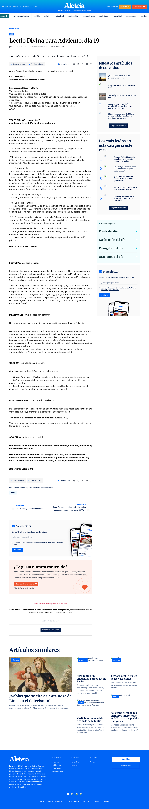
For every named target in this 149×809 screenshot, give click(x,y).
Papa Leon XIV (131, 16)
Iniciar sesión (113, 7)
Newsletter (75, 762)
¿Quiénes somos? (73, 801)
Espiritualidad (73, 16)
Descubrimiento (89, 16)
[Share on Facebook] (74, 64)
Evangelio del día (111, 248)
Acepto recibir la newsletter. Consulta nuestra (38, 543)
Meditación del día (112, 240)
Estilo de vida (104, 16)
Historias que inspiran (21, 16)
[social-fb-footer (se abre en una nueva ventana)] (72, 794)
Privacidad (105, 801)
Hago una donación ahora (25, 584)
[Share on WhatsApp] (91, 64)
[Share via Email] (87, 64)
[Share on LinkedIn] (78, 64)
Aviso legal (85, 801)
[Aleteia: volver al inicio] (74, 5)
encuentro (83, 660)
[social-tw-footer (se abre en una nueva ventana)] (77, 794)
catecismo (15, 660)
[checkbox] (12, 542)
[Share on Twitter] (83, 64)
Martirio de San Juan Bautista (82, 10)
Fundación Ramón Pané (38, 46)
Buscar (36, 7)
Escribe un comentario (50, 630)
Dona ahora (138, 6)
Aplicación (74, 765)
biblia (13, 492)
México (144, 16)
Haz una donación (58, 801)
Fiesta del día (108, 231)
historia (115, 697)
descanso (116, 660)
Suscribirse (126, 759)
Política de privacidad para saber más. (118, 289)
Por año (92, 762)
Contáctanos (95, 801)
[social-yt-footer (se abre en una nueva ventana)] (68, 794)
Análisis (37, 16)
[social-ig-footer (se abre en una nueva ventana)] (81, 794)
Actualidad (118, 16)
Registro (123, 6)
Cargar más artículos (118, 125)
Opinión (47, 16)
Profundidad (59, 16)
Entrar (58, 621)
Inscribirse (17, 550)
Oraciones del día (111, 257)
